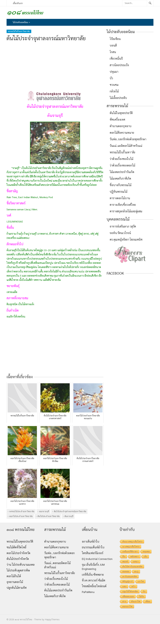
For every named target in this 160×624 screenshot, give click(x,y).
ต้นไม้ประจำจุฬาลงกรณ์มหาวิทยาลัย (70, 511)
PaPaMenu (88, 592)
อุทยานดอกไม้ (15, 582)
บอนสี (113, 45)
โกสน (113, 52)
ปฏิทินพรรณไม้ (118, 191)
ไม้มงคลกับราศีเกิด (120, 178)
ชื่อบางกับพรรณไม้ (120, 185)
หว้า (133, 586)
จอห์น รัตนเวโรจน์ (120, 233)
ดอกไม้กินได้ (14, 576)
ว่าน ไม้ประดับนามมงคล (21, 564)
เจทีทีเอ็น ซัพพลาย (93, 574)
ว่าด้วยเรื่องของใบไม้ (121, 159)
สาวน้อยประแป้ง (119, 65)
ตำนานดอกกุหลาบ (120, 126)
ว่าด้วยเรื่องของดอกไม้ (122, 165)
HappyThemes (52, 619)
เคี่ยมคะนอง (128, 596)
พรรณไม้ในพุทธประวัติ (20, 541)
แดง (124, 586)
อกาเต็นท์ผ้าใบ (90, 541)
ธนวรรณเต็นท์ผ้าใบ (93, 547)
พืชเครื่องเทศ (117, 119)
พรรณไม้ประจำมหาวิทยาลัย (21, 511)
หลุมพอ (146, 551)
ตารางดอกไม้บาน (120, 198)
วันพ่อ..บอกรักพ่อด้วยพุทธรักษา (128, 139)
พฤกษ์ (125, 561)
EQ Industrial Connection (97, 559)
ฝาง (124, 601)
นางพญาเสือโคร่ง (130, 546)
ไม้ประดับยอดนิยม (20, 22)
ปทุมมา (114, 71)
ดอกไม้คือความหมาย (122, 132)
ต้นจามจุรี (69, 516)
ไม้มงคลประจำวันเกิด (122, 172)
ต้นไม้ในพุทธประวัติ (121, 113)
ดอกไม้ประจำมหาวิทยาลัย (21, 516)
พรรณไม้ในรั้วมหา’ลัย (122, 152)
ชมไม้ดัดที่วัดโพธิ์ (16, 547)
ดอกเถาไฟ (127, 606)
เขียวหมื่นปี (116, 58)
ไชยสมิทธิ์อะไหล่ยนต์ (94, 586)
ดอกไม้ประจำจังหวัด (18, 553)
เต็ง (145, 556)
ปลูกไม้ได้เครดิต (130, 591)
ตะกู (136, 571)
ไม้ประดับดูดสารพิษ (18, 570)
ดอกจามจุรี (44, 511)
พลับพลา (134, 556)
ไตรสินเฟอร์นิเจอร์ (92, 553)
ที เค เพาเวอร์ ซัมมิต (93, 580)
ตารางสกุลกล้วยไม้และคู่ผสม (126, 211)
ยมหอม (125, 571)
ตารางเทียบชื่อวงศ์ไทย (123, 204)
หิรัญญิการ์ (127, 581)
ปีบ (123, 556)
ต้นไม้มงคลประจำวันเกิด (58, 590)
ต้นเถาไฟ (135, 601)
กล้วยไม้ (114, 91)
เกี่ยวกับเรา (18, 3)
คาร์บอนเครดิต (129, 576)
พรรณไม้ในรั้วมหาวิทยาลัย (19, 31)
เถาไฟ (141, 581)
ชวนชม (114, 84)
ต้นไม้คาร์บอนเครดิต (132, 566)
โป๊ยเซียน (115, 39)
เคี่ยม (147, 601)
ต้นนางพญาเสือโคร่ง (132, 541)
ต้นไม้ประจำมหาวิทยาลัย (49, 516)
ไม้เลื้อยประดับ (118, 98)
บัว (111, 78)
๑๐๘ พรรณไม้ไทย (23, 619)
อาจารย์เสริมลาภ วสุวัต (123, 226)
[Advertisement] (55, 66)
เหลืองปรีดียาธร (130, 551)
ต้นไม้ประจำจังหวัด (18, 559)
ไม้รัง (141, 596)
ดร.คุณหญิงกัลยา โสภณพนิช (126, 239)
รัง (144, 591)
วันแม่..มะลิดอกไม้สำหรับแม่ (126, 145)
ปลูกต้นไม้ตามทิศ (17, 587)
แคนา (136, 561)
